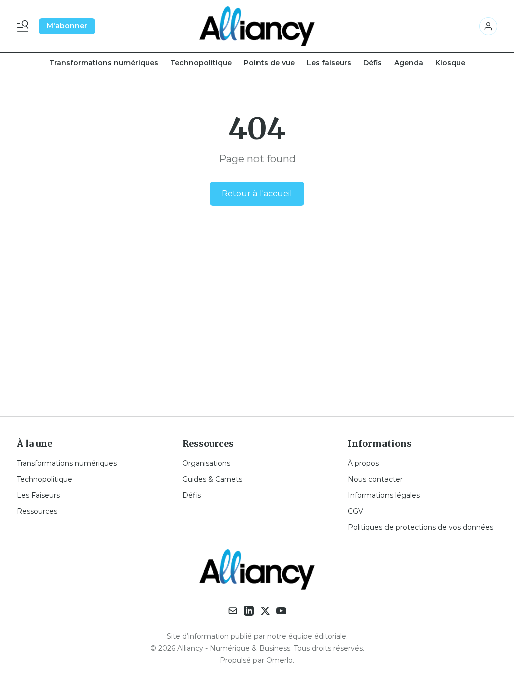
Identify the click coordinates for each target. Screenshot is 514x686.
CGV (355, 511)
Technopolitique (201, 62)
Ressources (37, 511)
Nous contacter (375, 479)
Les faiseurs (329, 62)
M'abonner (67, 25)
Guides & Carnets (212, 479)
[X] (265, 611)
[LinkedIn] (249, 611)
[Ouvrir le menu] (25, 26)
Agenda (408, 62)
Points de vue (269, 62)
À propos (363, 463)
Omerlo (279, 660)
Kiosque (450, 62)
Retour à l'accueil (257, 193)
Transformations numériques (103, 62)
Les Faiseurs (38, 495)
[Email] (233, 611)
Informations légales (384, 495)
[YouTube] (281, 611)
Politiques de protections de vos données (420, 527)
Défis (372, 62)
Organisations (206, 463)
